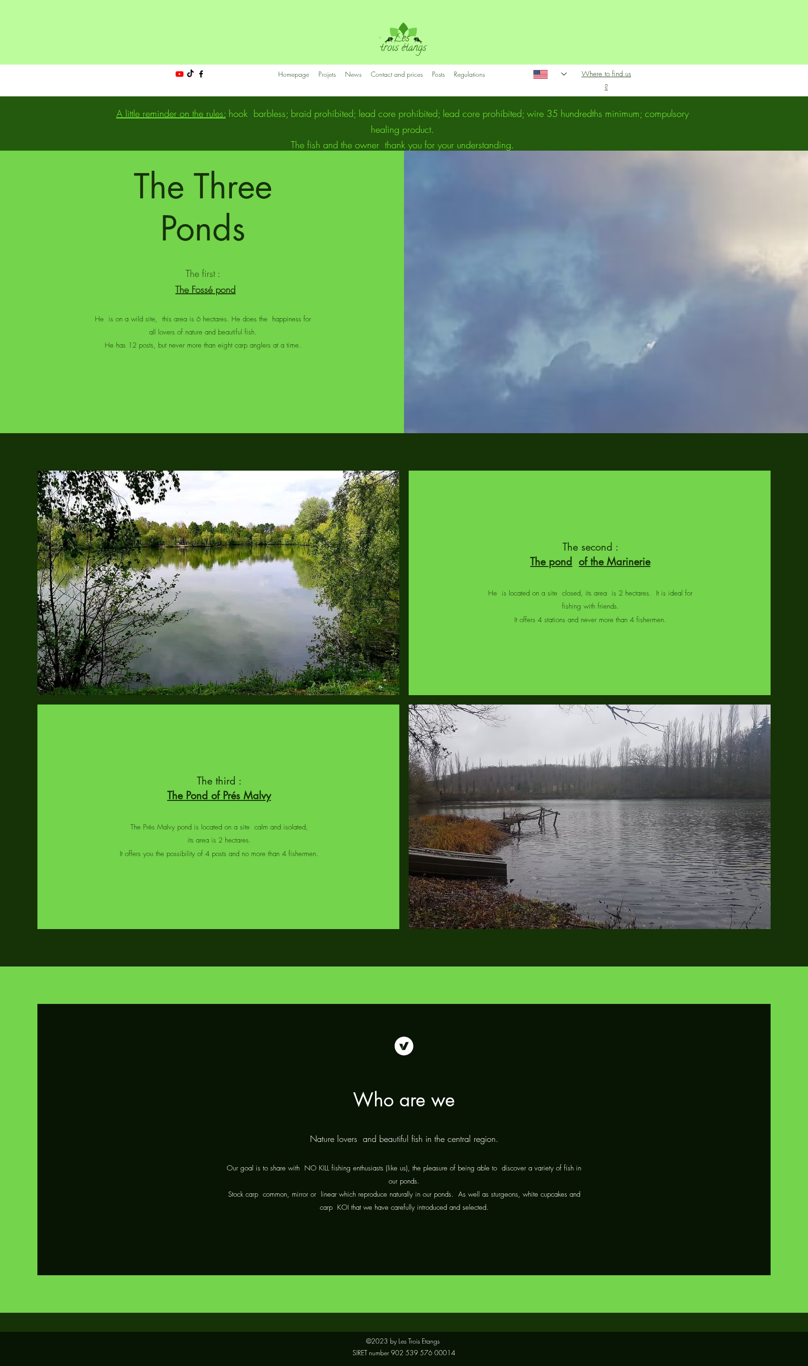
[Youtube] (179, 74)
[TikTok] (190, 74)
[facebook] (201, 74)
